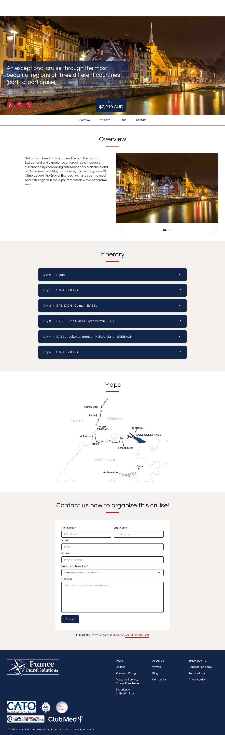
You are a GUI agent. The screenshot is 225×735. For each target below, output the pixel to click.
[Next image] (213, 230)
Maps (123, 120)
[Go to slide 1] (165, 230)
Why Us (157, 667)
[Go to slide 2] (168, 230)
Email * (65, 540)
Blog (155, 673)
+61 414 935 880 (137, 635)
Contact (141, 120)
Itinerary (105, 120)
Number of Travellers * (74, 566)
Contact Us (159, 679)
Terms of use (197, 673)
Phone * (66, 553)
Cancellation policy (200, 667)
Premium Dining (126, 673)
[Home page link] (33, 667)
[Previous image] (121, 230)
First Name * (68, 527)
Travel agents (197, 660)
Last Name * (121, 527)
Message (67, 579)
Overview (84, 120)
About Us (158, 660)
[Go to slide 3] (171, 230)
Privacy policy (197, 679)
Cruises (120, 667)
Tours (119, 660)
